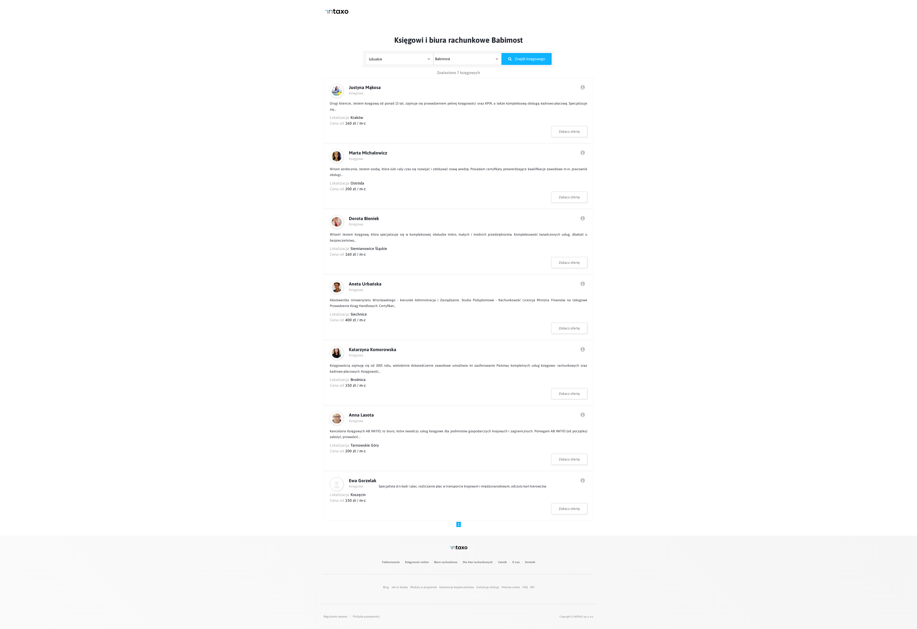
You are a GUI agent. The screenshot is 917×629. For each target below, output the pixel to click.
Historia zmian (510, 587)
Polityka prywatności (366, 616)
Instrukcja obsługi (487, 587)
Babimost (442, 59)
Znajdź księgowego (529, 59)
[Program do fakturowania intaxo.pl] (337, 11)
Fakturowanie (391, 562)
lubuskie (375, 59)
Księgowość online (417, 562)
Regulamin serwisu (335, 616)
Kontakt (530, 562)
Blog (386, 587)
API (532, 587)
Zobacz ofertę (569, 131)
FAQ (525, 587)
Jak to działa (399, 587)
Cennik (502, 562)
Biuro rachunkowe (445, 562)
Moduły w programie (423, 587)
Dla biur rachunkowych (478, 562)
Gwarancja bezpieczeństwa (456, 587)
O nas (516, 562)
